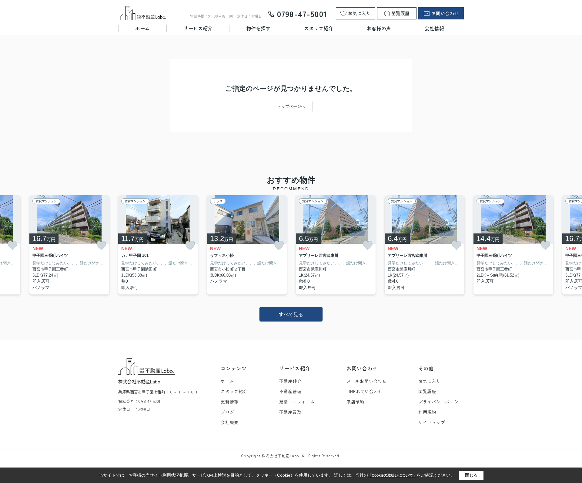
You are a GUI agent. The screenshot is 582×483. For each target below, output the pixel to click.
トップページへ (291, 106)
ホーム (142, 28)
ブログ (227, 412)
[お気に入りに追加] (12, 245)
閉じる (471, 475)
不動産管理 (290, 391)
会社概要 (230, 422)
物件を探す (258, 28)
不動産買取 (290, 412)
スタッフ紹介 (318, 28)
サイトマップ (431, 422)
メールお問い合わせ (366, 381)
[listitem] (158, 245)
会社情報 (434, 28)
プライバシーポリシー (440, 402)
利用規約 (427, 412)
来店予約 (355, 402)
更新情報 (230, 402)
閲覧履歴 (427, 391)
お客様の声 (379, 28)
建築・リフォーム (297, 402)
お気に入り (429, 381)
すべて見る (291, 314)
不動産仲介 (290, 381)
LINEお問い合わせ (364, 391)
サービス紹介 (197, 28)
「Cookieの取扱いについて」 (392, 475)
